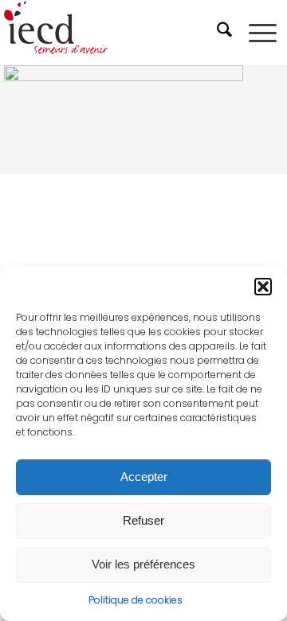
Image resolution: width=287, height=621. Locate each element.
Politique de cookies (135, 600)
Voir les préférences (143, 564)
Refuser (143, 520)
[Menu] (262, 32)
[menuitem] (226, 32)
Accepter (143, 476)
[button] (263, 287)
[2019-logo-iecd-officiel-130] (115, 32)
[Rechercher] (226, 32)
